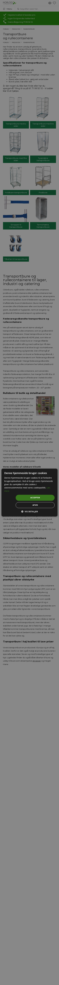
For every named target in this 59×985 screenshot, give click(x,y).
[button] (29, 511)
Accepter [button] (35, 497)
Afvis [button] (35, 505)
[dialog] (29, 492)
